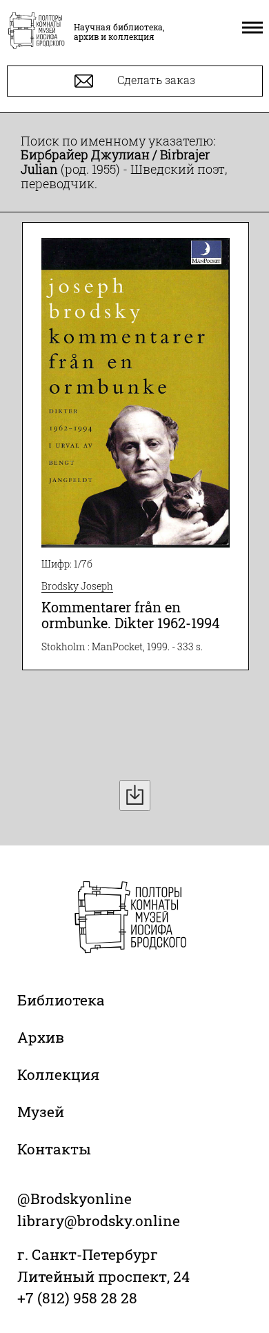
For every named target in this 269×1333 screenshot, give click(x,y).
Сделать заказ (154, 79)
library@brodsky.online (98, 1220)
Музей (40, 1111)
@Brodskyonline (74, 1198)
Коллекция (58, 1074)
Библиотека (61, 1000)
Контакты (54, 1149)
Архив (40, 1037)
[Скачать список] (134, 795)
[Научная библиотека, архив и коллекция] (36, 32)
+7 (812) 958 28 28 (77, 1297)
